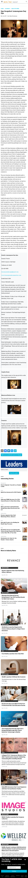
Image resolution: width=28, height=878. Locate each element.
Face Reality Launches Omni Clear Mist (13, 653)
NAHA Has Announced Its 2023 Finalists (11, 492)
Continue (14, 871)
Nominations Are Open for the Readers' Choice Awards (9, 539)
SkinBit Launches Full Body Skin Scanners (13, 677)
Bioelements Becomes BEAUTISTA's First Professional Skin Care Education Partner (13, 704)
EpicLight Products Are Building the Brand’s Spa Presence (10, 523)
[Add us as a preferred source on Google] (15, 450)
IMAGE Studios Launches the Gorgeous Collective (13, 818)
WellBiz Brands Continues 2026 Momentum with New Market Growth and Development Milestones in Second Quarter (14, 848)
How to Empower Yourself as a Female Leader (11, 485)
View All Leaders (14, 473)
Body (2, 527)
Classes (3, 701)
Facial (3, 752)
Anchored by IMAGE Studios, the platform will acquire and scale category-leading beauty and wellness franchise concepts (13, 823)
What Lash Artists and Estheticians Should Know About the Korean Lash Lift (10, 508)
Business (7, 8)
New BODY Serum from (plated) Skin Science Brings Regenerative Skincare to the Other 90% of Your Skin (11, 531)
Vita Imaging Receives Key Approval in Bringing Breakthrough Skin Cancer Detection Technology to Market (12, 730)
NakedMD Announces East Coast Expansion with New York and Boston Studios (14, 787)
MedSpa (3, 784)
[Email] (2, 450)
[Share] (5, 450)
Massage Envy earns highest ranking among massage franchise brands (14, 602)
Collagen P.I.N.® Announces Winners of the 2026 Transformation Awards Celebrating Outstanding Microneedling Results (14, 757)
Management (3, 483)
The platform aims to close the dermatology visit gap (14, 680)
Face (2, 520)
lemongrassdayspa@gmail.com (10, 272)
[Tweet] (12, 450)
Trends (2, 504)
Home (2, 8)
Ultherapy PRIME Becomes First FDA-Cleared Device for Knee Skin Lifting (10, 500)
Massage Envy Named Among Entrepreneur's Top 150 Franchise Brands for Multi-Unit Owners (13, 597)
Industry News (15, 8)
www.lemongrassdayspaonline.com (11, 275)
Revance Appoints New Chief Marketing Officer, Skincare (8, 516)
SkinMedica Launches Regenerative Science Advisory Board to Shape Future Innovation (13, 628)
